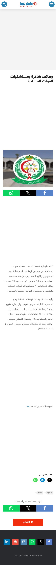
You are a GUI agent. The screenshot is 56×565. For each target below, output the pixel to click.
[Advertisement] (28, 39)
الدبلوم (49, 492)
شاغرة (40, 492)
